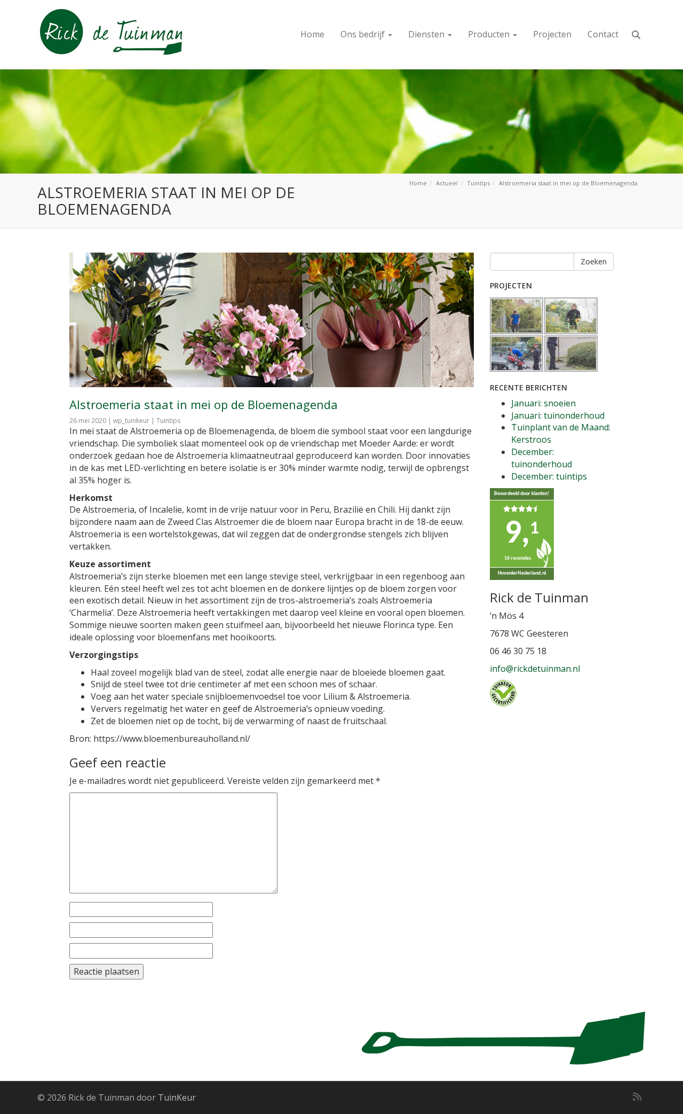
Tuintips (478, 183)
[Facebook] (602, 1096)
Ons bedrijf (363, 34)
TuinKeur (177, 1097)
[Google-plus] (618, 1096)
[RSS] (637, 1096)
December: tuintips (549, 476)
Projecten (552, 34)
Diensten (427, 34)
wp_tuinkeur (131, 420)
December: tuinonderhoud (541, 458)
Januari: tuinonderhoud (558, 415)
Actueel (447, 183)
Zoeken (594, 261)
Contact (602, 34)
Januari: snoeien (543, 403)
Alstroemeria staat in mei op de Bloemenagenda (203, 404)
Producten (490, 34)
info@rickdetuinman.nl (535, 668)
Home (312, 34)
